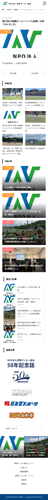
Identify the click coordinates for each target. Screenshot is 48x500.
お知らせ (8, 222)
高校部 (6, 31)
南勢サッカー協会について (24, 463)
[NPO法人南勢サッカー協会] (16, 3)
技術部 (24, 480)
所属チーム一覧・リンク (24, 476)
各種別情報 (24, 472)
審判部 (24, 484)
